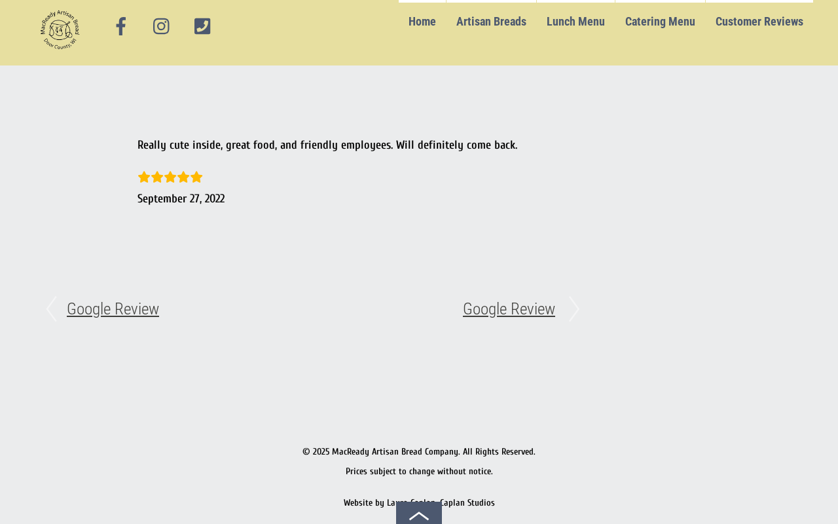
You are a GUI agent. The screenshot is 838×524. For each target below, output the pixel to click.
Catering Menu (660, 21)
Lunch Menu (576, 21)
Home (422, 21)
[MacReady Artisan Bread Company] (62, 52)
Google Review (113, 308)
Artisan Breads (491, 21)
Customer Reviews (759, 21)
